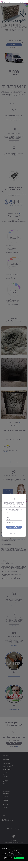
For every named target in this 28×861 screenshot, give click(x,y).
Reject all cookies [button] (9, 857)
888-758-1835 (14, 534)
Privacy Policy (13, 854)
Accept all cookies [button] (19, 857)
